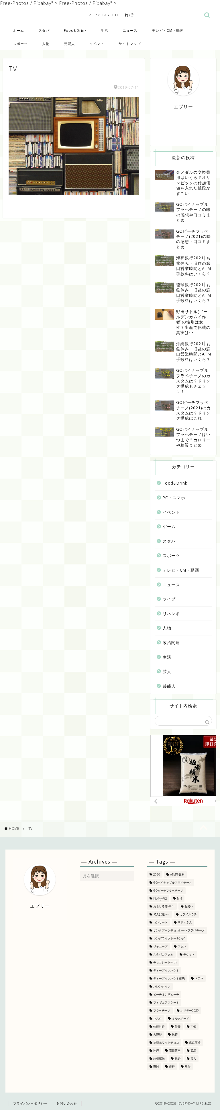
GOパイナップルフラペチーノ (172, 882)
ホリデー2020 (189, 1010)
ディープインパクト (166, 970)
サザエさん (185, 922)
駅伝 (187, 1066)
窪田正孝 (174, 1050)
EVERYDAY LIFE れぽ (110, 14)
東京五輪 (195, 1042)
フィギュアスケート (166, 1002)
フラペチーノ (161, 1010)
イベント (96, 43)
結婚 (177, 1058)
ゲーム (169, 526)
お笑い (188, 906)
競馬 (193, 1050)
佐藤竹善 (159, 1026)
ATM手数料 (177, 874)
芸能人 (69, 43)
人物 (46, 43)
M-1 (179, 898)
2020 (156, 874)
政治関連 (171, 642)
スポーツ (20, 43)
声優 (193, 1026)
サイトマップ (130, 43)
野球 (156, 1066)
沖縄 (156, 1050)
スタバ (44, 30)
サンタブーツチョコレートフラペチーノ (179, 930)
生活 (104, 30)
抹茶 (175, 1034)
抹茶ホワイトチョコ (166, 1042)
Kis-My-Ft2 (160, 898)
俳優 (177, 1026)
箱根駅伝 (159, 1058)
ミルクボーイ (180, 1018)
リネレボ (171, 613)
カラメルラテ (188, 914)
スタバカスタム (163, 954)
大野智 (157, 1034)
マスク (157, 1018)
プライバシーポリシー (30, 1103)
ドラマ (199, 978)
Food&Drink (75, 30)
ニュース (130, 30)
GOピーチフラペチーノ (168, 890)
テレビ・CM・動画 (168, 30)
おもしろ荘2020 (163, 906)
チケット (189, 954)
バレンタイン (161, 986)
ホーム (18, 30)
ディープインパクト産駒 (169, 978)
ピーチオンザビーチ (166, 994)
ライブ (169, 599)
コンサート (160, 922)
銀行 (172, 1066)
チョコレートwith (165, 962)
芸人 (167, 671)
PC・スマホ (174, 497)
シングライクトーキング (169, 938)
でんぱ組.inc (161, 914)
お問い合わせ (66, 1103)
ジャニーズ (160, 946)
